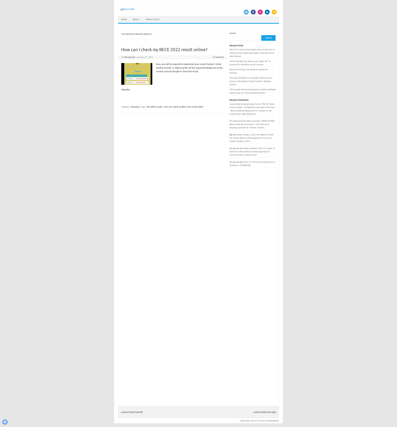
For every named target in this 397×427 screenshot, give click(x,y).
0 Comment (218, 57)
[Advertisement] (253, 285)
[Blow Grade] (127, 9)
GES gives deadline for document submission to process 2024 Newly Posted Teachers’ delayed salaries (251, 81)
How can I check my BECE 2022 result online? (164, 49)
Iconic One (244, 421)
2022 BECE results (154, 107)
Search (233, 33)
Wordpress (274, 421)
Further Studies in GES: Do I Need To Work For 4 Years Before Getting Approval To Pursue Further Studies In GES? (252, 138)
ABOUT (136, 19)
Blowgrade (129, 57)
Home (124, 19)
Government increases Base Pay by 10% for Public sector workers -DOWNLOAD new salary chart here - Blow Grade (252, 107)
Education (135, 107)
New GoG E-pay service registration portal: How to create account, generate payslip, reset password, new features (252, 52)
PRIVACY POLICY (153, 19)
